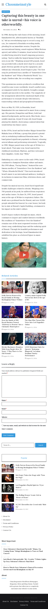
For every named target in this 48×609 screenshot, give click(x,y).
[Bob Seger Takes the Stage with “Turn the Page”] (8, 478)
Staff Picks (5, 11)
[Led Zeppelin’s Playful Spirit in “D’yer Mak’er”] (8, 488)
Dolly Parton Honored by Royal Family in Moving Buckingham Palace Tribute (12, 297)
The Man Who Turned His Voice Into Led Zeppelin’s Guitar (35, 322)
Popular (24, 458)
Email (4, 409)
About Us (6, 516)
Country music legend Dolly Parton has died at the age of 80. (35, 297)
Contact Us (7, 530)
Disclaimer (7, 520)
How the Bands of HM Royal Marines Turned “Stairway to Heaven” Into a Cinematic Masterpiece (12, 323)
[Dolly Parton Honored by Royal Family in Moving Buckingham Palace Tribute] (12, 287)
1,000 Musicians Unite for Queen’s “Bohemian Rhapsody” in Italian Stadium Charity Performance (35, 351)
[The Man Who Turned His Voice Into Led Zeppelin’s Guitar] (35, 312)
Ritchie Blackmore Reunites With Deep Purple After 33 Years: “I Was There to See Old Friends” (12, 350)
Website (4, 417)
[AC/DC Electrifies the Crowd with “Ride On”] (8, 507)
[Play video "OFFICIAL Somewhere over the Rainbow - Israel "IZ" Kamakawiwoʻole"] (24, 255)
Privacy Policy (8, 527)
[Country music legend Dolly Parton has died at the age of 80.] (35, 287)
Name (4, 400)
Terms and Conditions (11, 523)
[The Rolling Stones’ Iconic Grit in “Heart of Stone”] (8, 498)
